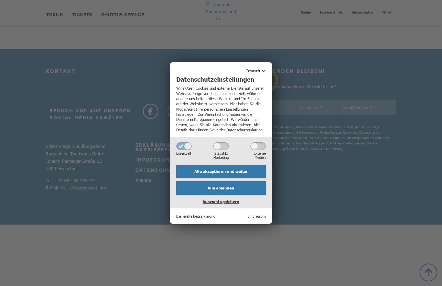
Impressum (257, 216)
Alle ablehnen (221, 188)
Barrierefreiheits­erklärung (195, 216)
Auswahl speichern (221, 201)
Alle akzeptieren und (221, 171)
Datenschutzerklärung (244, 129)
